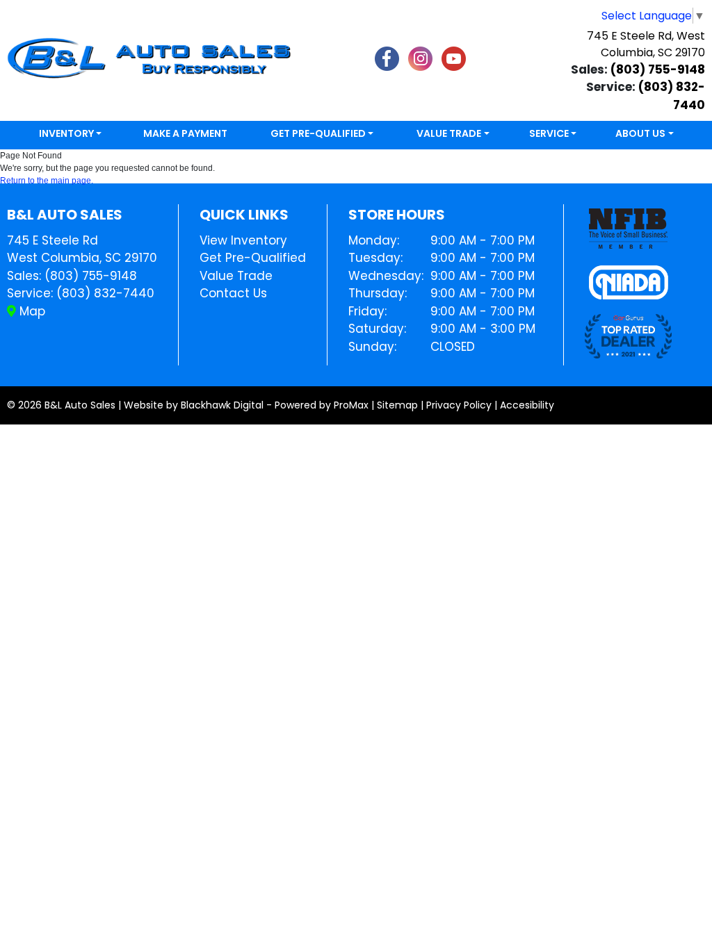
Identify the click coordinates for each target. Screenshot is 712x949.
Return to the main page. (46, 180)
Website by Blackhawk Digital (194, 405)
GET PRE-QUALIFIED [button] (318, 133)
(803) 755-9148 (657, 69)
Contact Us (233, 293)
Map (30, 311)
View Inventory (243, 240)
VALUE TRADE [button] (448, 133)
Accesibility (527, 405)
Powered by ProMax (322, 405)
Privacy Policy (459, 405)
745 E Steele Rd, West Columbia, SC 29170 (646, 44)
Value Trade (236, 275)
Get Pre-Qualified (253, 257)
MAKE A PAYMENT (185, 133)
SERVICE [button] (549, 133)
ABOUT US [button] (640, 133)
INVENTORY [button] (66, 133)
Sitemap (397, 405)
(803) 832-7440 (105, 293)
